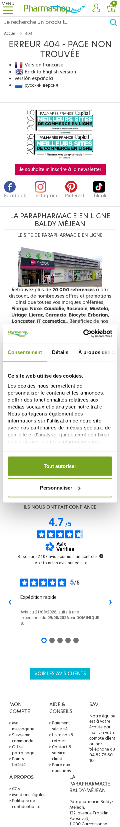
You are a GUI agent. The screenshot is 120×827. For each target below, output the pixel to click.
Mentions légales (28, 794)
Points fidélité (19, 762)
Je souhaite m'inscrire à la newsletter (60, 169)
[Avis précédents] (9, 602)
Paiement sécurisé (61, 726)
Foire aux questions (61, 768)
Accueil (10, 33)
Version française (44, 65)
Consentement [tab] (25, 352)
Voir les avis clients (60, 674)
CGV (16, 788)
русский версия (41, 85)
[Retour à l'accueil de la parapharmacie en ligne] (55, 8)
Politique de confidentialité (26, 803)
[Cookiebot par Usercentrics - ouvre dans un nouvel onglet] (84, 333)
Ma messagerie (23, 726)
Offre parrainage (23, 750)
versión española (34, 78)
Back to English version (50, 72)
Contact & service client (62, 753)
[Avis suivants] (110, 602)
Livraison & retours (63, 738)
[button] (96, 8)
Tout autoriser (60, 466)
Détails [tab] (60, 352)
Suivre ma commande (22, 738)
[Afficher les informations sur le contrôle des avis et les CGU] (101, 556)
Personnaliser (56, 488)
